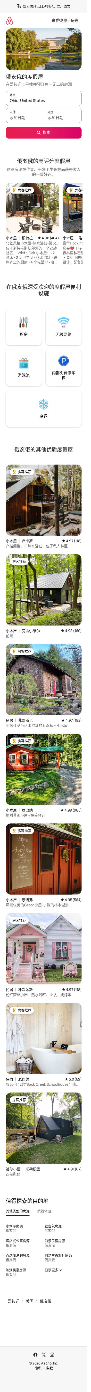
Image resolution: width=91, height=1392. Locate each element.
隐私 (38, 1368)
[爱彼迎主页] (9, 20)
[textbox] (25, 118)
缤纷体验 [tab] (44, 1211)
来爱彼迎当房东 (65, 20)
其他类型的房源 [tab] (18, 1211)
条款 (49, 1368)
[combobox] (44, 100)
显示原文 (63, 6)
